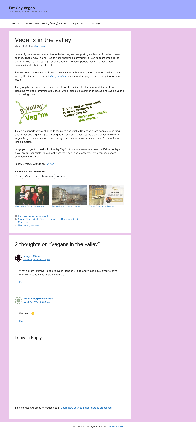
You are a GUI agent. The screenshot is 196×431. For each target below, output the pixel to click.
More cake (23, 222)
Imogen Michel (32, 256)
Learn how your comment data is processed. (86, 407)
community (52, 219)
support (70, 219)
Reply (22, 282)
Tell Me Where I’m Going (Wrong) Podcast (46, 23)
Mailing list (96, 23)
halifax (62, 219)
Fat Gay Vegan (22, 8)
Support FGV (79, 23)
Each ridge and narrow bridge (66, 206)
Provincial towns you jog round (33, 216)
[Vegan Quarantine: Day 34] (106, 195)
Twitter (49, 163)
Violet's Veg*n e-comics (38, 298)
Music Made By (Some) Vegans (29, 206)
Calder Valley (39, 219)
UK (76, 219)
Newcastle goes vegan (29, 225)
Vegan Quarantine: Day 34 (101, 206)
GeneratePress (115, 426)
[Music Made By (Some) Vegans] (32, 195)
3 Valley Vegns (25, 219)
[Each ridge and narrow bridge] (69, 195)
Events (15, 23)
